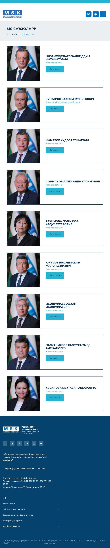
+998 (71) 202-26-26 (29, 481)
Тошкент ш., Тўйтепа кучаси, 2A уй (28, 487)
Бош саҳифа (12, 34)
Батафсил (54, 69)
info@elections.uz (27, 478)
